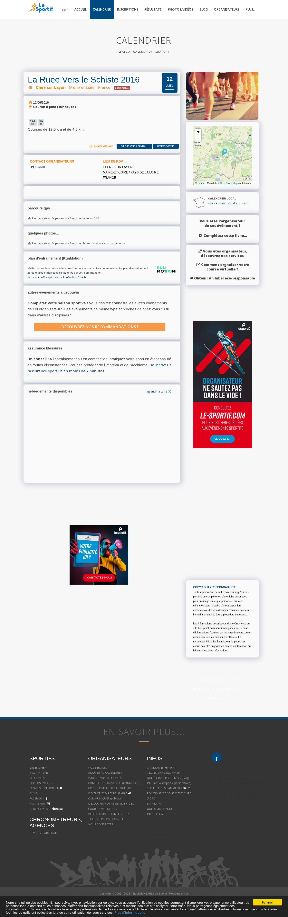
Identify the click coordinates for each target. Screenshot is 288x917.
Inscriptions (127, 9)
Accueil (80, 9)
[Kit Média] (99, 555)
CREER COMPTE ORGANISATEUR (109, 788)
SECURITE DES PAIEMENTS (164, 788)
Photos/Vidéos (180, 9)
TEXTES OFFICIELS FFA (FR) (164, 772)
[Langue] (65, 9)
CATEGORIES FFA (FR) (161, 767)
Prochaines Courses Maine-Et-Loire (215, 689)
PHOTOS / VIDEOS (41, 783)
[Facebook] (216, 757)
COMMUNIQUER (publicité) (105, 798)
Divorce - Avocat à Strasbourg (231, 778)
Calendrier (102, 9)
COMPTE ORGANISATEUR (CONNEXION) (114, 783)
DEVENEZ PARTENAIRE (44, 833)
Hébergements (166, 146)
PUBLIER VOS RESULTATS (105, 778)
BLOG (33, 793)
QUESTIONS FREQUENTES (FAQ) (168, 778)
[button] (224, 152)
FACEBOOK (36, 798)
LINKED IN (154, 803)
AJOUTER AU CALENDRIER (105, 772)
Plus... (250, 9)
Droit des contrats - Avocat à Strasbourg (237, 809)
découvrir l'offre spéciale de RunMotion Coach (56, 277)
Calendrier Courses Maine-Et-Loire (215, 680)
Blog (203, 9)
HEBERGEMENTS (40, 809)
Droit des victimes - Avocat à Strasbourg (237, 793)
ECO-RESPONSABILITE (44, 788)
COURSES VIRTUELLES (102, 809)
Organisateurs (226, 9)
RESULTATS (37, 778)
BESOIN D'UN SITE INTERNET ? (108, 814)
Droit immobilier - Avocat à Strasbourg (236, 798)
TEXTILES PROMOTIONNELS (106, 819)
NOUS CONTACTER (100, 824)
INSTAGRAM (37, 803)
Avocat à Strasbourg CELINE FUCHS (170, 824)
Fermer (267, 902)
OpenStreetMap (229, 183)
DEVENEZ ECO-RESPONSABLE (107, 793)
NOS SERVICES (97, 767)
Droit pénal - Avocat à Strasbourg (233, 788)
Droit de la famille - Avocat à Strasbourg (237, 783)
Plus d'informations (130, 912)
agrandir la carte (157, 391)
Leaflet (201, 183)
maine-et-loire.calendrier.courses (228, 203)
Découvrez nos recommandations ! (99, 326)
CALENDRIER (37, 767)
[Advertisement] (141, 625)
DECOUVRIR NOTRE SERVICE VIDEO (111, 803)
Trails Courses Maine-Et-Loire (212, 698)
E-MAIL (40, 167)
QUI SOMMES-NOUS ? (161, 809)
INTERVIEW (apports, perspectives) (169, 783)
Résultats (153, 9)
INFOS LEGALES (157, 814)
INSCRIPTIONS (38, 772)
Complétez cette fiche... (225, 235)
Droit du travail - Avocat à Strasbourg (235, 803)
